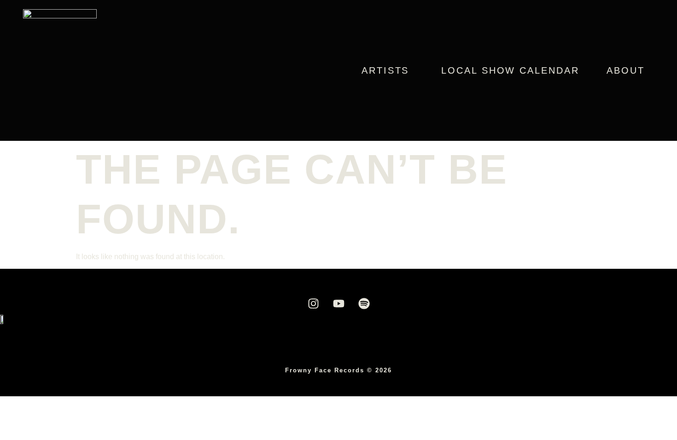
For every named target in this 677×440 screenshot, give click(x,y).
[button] (387, 70)
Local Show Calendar (510, 70)
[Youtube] (338, 303)
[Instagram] (313, 303)
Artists (385, 70)
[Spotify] (363, 303)
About (626, 70)
